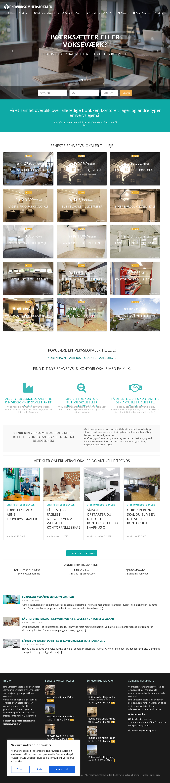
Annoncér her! (138, 714)
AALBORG (106, 358)
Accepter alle (62, 769)
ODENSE (90, 358)
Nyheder (93, 13)
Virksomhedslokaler (46, 13)
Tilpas (20, 769)
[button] (13, 49)
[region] (43, 758)
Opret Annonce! (143, 13)
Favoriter (125, 13)
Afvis (39, 769)
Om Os (109, 13)
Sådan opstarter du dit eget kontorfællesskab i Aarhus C (63, 640)
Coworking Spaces (74, 13)
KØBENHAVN (57, 358)
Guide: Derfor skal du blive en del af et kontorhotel (141, 516)
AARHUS (75, 358)
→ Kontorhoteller (85, 63)
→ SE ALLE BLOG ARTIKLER (82, 553)
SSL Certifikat (147, 722)
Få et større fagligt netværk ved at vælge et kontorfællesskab (64, 519)
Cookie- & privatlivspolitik (143, 730)
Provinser (23, 13)
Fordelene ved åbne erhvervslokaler (48, 597)
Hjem (12, 13)
